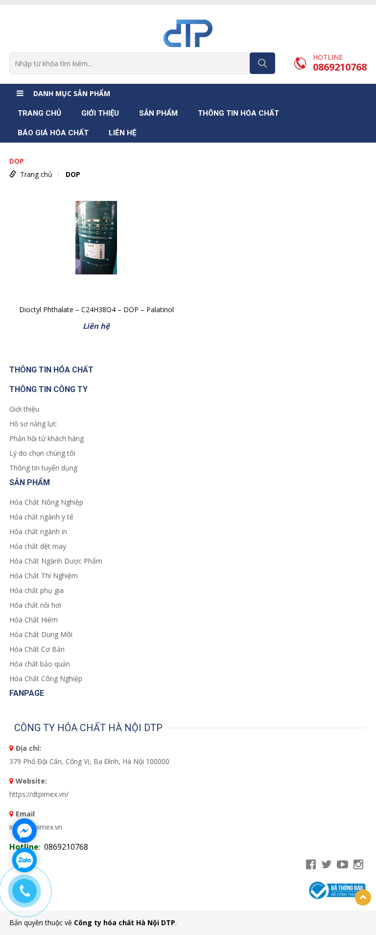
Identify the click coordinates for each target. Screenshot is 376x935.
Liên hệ (122, 132)
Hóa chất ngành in (38, 531)
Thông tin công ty (48, 389)
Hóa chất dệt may (37, 546)
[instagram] (358, 864)
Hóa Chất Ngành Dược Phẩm (55, 561)
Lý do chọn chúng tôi (42, 453)
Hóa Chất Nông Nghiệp (46, 502)
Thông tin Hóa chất (238, 113)
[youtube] (342, 864)
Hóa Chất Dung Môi (40, 634)
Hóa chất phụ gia (36, 590)
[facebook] (311, 864)
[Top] (363, 897)
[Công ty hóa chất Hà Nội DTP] (188, 32)
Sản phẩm (158, 113)
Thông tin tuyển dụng (43, 467)
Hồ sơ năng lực (33, 423)
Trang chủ (39, 113)
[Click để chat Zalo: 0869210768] (24, 860)
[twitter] (326, 864)
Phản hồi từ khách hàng (46, 438)
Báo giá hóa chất (53, 132)
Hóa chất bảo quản (39, 663)
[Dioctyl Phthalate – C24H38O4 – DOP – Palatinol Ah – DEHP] (96, 250)
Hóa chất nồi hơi (35, 605)
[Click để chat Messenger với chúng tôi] (24, 830)
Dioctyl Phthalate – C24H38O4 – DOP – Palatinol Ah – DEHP (96, 310)
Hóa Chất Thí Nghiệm (43, 575)
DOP (73, 174)
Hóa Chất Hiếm (33, 619)
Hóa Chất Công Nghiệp (45, 678)
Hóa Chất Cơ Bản (37, 649)
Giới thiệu (100, 113)
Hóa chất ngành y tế (41, 516)
